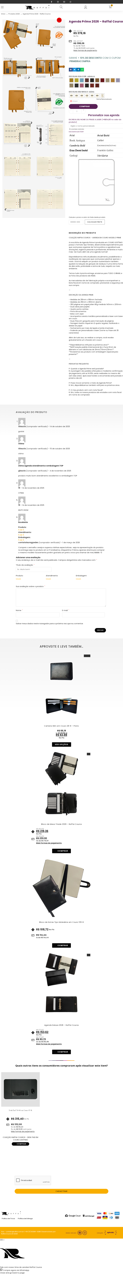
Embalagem (81, 575)
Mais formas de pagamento (85, 50)
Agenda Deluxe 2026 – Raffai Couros (61, 1025)
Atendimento (52, 575)
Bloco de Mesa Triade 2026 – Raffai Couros (61, 824)
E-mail (65, 610)
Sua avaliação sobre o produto (30, 586)
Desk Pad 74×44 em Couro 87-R (20, 1110)
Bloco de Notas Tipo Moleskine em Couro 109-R (61, 922)
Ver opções (61, 744)
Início (3, 14)
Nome (19, 610)
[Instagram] (85, 1233)
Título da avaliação (25, 565)
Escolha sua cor (77, 76)
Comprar (84, 106)
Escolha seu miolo (78, 91)
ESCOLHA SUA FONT (76, 132)
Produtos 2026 (14, 14)
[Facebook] (80, 1233)
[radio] (71, 80)
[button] (71, 70)
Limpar (75, 101)
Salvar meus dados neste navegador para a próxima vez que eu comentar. (49, 623)
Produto (19, 575)
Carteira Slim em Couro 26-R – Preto (61, 726)
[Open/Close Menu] (13, 7)
